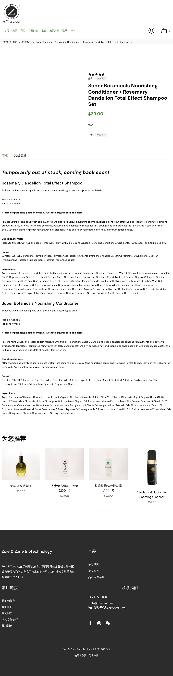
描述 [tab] (5, 155)
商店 (15, 42)
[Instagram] (99, 623)
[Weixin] (108, 623)
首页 (5, 42)
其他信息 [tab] (20, 155)
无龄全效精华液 (21, 486)
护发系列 (26, 42)
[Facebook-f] (90, 623)
